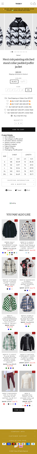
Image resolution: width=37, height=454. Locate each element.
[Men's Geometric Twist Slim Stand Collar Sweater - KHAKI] (23, 405)
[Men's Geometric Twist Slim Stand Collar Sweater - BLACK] (29, 405)
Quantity (18, 120)
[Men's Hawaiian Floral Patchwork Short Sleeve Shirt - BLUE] (27, 290)
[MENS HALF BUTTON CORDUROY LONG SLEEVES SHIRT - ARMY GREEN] (14, 252)
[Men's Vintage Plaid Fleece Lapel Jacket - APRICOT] (12, 289)
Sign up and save (18, 440)
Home (18, 55)
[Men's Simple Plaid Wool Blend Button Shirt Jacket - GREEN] (28, 326)
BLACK (14, 81)
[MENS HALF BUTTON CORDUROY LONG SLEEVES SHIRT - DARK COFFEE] (12, 254)
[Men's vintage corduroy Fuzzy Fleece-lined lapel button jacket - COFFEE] (30, 365)
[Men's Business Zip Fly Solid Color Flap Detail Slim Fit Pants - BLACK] (8, 404)
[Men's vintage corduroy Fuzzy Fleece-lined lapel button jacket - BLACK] (24, 365)
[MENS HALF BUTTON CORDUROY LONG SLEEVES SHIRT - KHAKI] (9, 254)
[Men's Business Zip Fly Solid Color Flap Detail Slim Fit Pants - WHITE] (6, 404)
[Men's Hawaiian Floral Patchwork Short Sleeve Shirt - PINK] (29, 290)
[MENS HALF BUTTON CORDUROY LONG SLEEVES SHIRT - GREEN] (9, 252)
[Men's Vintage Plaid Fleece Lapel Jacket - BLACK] (7, 289)
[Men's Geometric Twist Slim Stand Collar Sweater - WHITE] (32, 405)
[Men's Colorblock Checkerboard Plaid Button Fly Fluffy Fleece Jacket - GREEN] (11, 329)
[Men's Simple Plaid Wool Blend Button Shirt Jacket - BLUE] (26, 326)
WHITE (22, 81)
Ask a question (18, 184)
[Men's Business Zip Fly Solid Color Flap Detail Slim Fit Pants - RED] (4, 404)
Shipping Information (18, 180)
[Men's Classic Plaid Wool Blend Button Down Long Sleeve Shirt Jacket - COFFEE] (13, 368)
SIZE (18, 86)
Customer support (18, 436)
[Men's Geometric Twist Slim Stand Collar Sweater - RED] (25, 405)
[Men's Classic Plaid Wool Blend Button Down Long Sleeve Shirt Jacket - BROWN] (8, 368)
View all (18, 410)
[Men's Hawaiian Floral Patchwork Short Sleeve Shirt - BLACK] (25, 290)
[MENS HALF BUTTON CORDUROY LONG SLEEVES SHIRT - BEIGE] (7, 252)
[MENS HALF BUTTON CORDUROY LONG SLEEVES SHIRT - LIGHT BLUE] (16, 252)
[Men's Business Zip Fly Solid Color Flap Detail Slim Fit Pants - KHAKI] (11, 404)
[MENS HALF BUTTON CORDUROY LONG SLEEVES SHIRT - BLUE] (3, 252)
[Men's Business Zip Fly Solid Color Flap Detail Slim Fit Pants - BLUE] (15, 404)
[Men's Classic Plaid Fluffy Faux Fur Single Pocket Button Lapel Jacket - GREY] (28, 252)
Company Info (18, 431)
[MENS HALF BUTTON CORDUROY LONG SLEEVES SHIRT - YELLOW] (7, 254)
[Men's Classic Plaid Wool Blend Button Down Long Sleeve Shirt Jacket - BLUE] (11, 368)
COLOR (18, 78)
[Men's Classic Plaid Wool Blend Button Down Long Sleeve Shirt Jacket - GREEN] (6, 368)
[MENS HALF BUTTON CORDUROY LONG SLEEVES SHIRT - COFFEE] (5, 252)
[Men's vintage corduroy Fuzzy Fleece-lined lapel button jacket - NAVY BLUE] (26, 365)
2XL (28, 90)
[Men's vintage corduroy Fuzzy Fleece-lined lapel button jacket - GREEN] (28, 365)
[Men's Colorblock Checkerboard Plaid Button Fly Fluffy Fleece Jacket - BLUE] (8, 329)
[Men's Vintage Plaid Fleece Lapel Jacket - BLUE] (9, 289)
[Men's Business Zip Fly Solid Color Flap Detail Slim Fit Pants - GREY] (13, 404)
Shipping (11, 74)
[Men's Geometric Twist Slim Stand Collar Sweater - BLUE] (27, 405)
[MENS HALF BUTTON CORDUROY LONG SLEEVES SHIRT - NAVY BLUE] (12, 252)
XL (22, 90)
